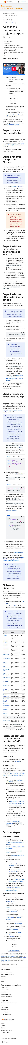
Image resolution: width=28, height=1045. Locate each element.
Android (3, 1023)
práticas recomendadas (12, 177)
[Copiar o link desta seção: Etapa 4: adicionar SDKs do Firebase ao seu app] (12, 300)
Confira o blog (4, 987)
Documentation (6, 6)
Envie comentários (9, 22)
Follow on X (3, 992)
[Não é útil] (12, 20)
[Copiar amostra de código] (24, 333)
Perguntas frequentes (6, 1014)
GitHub (2, 981)
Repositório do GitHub (12, 606)
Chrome (3, 1025)
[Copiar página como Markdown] (9, 37)
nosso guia (17, 761)
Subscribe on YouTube (6, 994)
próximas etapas (18, 552)
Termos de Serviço (5, 1038)
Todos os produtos (5, 1032)
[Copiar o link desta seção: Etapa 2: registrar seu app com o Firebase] (13, 162)
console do (16, 186)
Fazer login (23, 1)
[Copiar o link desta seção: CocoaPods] (14, 756)
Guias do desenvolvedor (6, 972)
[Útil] (9, 20)
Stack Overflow (4, 1005)
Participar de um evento (6, 996)
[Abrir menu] (2, 1)
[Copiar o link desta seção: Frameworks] (15, 765)
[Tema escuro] (22, 333)
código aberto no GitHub (17, 855)
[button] (15, 112)
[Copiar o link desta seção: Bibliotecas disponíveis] (16, 588)
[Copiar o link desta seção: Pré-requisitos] (19, 59)
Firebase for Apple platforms (13, 8)
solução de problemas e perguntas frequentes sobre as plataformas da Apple (14, 888)
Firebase (5, 13)
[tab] (9, 456)
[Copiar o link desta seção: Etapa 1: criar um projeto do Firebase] (4, 136)
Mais (19, 456)
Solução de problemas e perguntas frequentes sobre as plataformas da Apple (13, 559)
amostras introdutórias (13, 124)
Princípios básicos (8, 17)
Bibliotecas (3, 979)
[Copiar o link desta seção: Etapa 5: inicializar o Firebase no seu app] (4, 399)
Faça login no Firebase (12, 115)
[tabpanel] (15, 464)
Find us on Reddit (5, 989)
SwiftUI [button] (8, 456)
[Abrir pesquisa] (16, 2)
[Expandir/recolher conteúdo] (12, 41)
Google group (4, 1007)
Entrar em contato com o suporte (8, 1002)
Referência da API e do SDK (7, 974)
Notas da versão (4, 1009)
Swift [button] (14, 456)
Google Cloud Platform (6, 1030)
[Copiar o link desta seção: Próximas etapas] (21, 832)
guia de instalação (17, 311)
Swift (23, 601)
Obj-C (7, 603)
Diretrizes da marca (5, 1012)
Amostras (3, 976)
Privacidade (13, 1038)
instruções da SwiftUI (11, 510)
